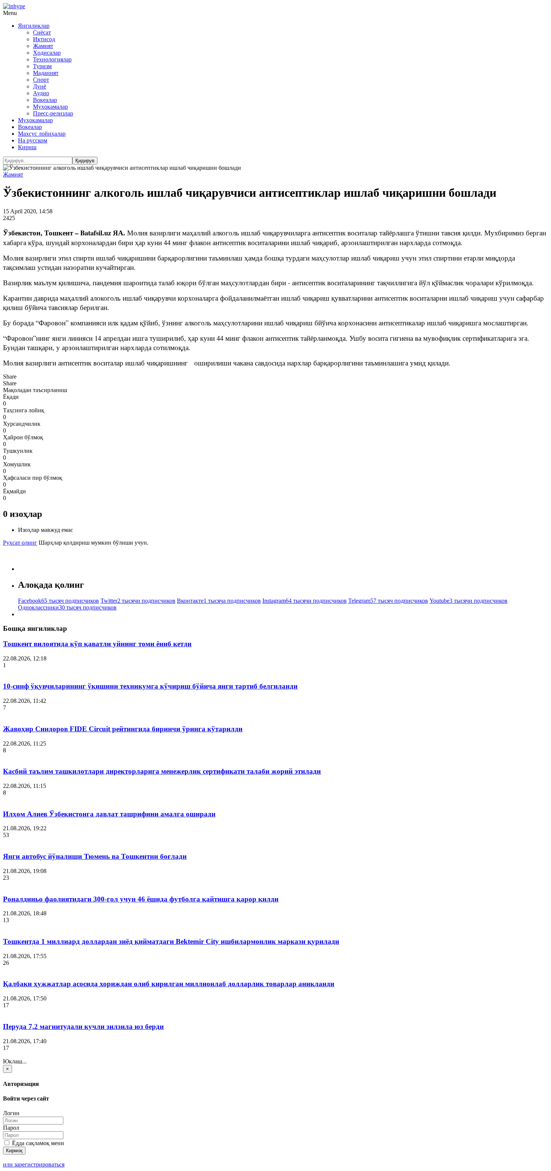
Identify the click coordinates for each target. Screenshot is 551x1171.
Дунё (39, 86)
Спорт (41, 79)
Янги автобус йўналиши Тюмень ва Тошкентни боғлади (95, 856)
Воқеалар (45, 100)
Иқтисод (44, 39)
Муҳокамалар (50, 106)
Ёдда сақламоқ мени (37, 1143)
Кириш (27, 147)
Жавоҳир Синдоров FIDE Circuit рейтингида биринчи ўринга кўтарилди (123, 729)
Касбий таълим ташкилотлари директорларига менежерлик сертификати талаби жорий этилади (162, 771)
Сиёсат (42, 32)
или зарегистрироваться (33, 1164)
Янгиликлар (33, 25)
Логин (11, 1113)
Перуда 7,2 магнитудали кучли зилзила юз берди (83, 1026)
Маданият (45, 73)
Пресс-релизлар (53, 113)
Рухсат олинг (20, 542)
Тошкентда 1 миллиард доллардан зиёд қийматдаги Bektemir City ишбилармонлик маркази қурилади (171, 941)
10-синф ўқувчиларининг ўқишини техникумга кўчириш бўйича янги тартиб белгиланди (150, 686)
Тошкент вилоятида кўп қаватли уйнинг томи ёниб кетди (97, 644)
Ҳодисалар (47, 52)
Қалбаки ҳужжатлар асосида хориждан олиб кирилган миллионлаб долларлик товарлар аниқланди (168, 984)
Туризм (42, 66)
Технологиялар (52, 59)
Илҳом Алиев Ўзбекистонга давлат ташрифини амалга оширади (109, 814)
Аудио (41, 93)
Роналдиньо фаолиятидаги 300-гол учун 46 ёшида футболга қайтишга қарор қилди (140, 899)
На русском (32, 140)
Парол (11, 1128)
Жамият (43, 46)
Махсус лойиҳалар (42, 133)
